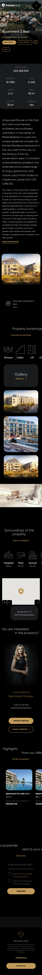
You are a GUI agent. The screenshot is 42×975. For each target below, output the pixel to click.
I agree (22, 875)
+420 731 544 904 (21, 705)
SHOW (4, 298)
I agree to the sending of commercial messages (22, 882)
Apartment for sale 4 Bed (17, 771)
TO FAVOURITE (35, 42)
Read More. (21, 952)
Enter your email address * (21, 864)
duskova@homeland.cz (21, 708)
